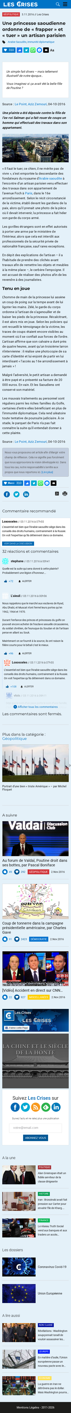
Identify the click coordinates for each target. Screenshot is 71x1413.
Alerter (26, 581)
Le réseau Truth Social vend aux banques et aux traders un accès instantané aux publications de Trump (52, 1231)
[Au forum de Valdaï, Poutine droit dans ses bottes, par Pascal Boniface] (35, 838)
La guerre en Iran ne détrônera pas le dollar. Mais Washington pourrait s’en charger (53, 1388)
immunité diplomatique (40, 41)
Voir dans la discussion (18, 543)
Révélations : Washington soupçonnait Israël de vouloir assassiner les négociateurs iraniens (52, 1335)
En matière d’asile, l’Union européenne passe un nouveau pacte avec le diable (52, 1362)
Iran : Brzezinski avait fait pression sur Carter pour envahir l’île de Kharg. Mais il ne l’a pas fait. (52, 1204)
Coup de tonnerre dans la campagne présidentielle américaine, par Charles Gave (34, 928)
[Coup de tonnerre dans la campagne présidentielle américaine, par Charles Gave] (35, 901)
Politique (44, 1167)
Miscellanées (38, 997)
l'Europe (44, 1351)
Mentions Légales (28, 1407)
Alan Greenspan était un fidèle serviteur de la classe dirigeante (52, 1177)
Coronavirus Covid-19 (52, 1267)
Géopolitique (11, 14)
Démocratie (39, 939)
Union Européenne (50, 1293)
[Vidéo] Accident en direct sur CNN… (32, 990)
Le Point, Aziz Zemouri (31, 104)
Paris (29, 193)
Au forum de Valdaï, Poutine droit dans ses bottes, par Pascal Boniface (34, 862)
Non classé (46, 1325)
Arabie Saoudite (17, 41)
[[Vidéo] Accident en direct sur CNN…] (35, 968)
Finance (44, 1220)
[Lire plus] (47, 472)
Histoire (44, 1193)
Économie (44, 1378)
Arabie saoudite (50, 178)
